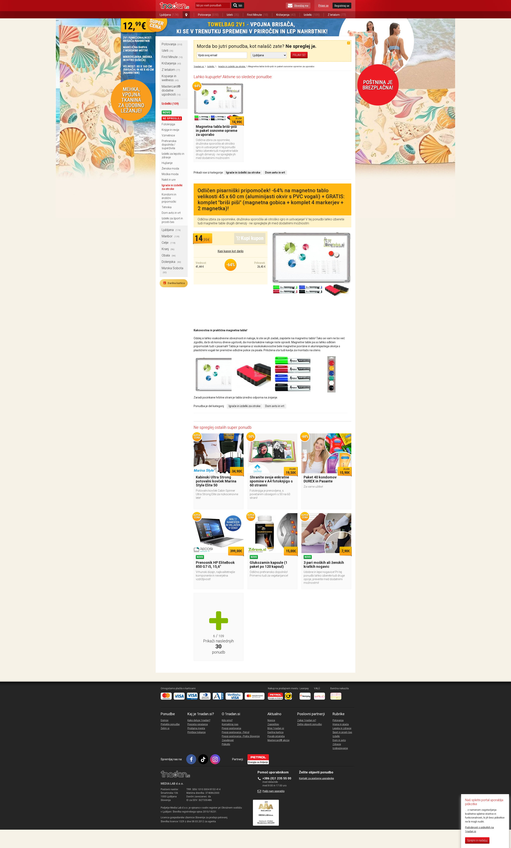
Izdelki (312, 14)
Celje (168, 243)
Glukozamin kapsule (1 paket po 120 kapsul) (268, 564)
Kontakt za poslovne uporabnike (316, 778)
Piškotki (226, 744)
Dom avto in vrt (171, 212)
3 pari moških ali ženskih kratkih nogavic (324, 564)
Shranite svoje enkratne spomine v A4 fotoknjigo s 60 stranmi (271, 481)
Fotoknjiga (168, 124)
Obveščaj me (301, 5)
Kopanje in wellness (170, 78)
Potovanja (208, 14)
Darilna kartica (174, 283)
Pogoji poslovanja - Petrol (235, 732)
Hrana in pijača (341, 724)
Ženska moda (170, 168)
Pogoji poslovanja (231, 728)
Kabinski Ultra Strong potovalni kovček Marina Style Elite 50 (216, 481)
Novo (166, 112)
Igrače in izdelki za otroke (244, 406)
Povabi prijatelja (276, 736)
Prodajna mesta (196, 728)
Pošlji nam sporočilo (273, 791)
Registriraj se (342, 5)
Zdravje (337, 744)
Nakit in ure (168, 179)
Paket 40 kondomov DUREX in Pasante (320, 479)
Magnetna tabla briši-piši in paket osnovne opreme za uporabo (216, 130)
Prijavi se (323, 5)
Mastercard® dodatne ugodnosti (171, 90)
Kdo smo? (227, 720)
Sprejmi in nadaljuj (477, 840)
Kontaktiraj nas (230, 724)
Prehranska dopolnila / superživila (169, 144)
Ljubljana (169, 14)
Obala (169, 255)
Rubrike (339, 714)
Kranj (168, 249)
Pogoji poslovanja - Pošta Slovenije (241, 736)
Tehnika (166, 207)
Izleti (233, 14)
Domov (164, 720)
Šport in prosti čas (342, 732)
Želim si (165, 728)
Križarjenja (286, 14)
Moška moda (170, 174)
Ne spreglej (172, 118)
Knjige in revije (170, 129)
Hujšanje (167, 163)
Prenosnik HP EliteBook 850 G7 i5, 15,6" (215, 564)
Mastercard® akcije (278, 740)
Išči (240, 5)
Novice (271, 720)
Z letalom (337, 14)
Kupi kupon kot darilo (231, 251)
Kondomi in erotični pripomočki (169, 198)
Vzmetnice (168, 135)
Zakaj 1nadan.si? (306, 720)
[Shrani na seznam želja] (238, 87)
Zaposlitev (273, 724)
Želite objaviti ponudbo (309, 724)
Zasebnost (228, 740)
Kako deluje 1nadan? (198, 720)
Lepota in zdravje (342, 728)
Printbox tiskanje (196, 732)
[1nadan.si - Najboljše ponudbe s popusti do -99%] (174, 5)
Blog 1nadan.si (275, 728)
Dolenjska (171, 262)
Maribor (170, 236)
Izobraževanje (340, 748)
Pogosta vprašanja (197, 724)
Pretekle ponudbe (170, 724)
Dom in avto (339, 740)
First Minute (257, 14)
